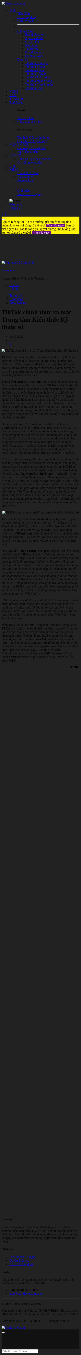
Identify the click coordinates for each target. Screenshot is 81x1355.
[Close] (3, 219)
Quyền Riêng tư (19, 1260)
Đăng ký (14, 208)
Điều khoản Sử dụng (22, 1257)
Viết (4, 214)
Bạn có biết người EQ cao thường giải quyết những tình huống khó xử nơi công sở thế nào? (36, 223)
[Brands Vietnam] (13, 3)
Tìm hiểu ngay (55, 225)
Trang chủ (15, 295)
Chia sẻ (14, 285)
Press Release (17, 302)
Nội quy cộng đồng (21, 1264)
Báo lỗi (13, 288)
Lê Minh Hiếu (8, 270)
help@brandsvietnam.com (25, 1293)
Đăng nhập (16, 204)
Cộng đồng (16, 299)
